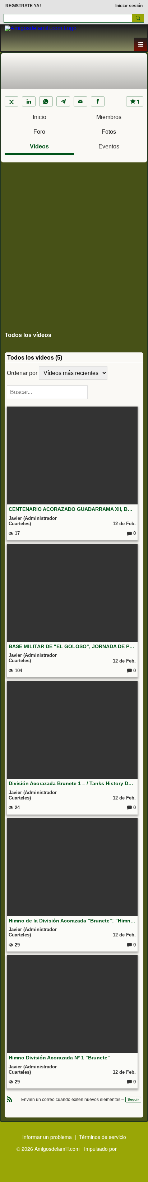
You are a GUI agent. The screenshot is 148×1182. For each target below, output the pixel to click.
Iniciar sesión (129, 5)
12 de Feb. (124, 523)
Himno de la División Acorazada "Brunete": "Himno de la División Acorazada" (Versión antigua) (72, 921)
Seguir (133, 1099)
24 (16, 807)
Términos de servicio (102, 1136)
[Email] (80, 101)
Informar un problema (47, 1136)
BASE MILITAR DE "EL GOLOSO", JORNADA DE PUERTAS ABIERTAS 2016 (72, 646)
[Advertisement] (74, 243)
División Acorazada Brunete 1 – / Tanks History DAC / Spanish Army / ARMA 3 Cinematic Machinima (72, 783)
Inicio (39, 117)
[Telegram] (63, 101)
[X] (11, 101)
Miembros (108, 117)
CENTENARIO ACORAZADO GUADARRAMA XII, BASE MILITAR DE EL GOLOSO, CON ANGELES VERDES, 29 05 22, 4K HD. (72, 509)
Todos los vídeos (28, 335)
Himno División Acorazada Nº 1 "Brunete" (59, 1057)
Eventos (108, 146)
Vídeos (39, 146)
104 (17, 670)
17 (16, 533)
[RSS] (10, 1099)
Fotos (109, 132)
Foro (39, 132)
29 (16, 945)
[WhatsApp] (46, 101)
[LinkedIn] (29, 101)
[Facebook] (98, 101)
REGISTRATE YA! (23, 5)
